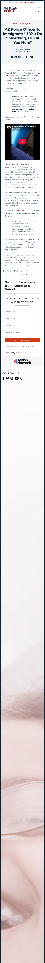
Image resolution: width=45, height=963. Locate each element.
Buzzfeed (9, 167)
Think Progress (22, 167)
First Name (10, 310)
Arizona (22, 24)
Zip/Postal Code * (12, 331)
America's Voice (22, 2)
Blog (29, 24)
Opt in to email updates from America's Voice (21, 346)
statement (18, 257)
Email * (8, 324)
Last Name (10, 317)
